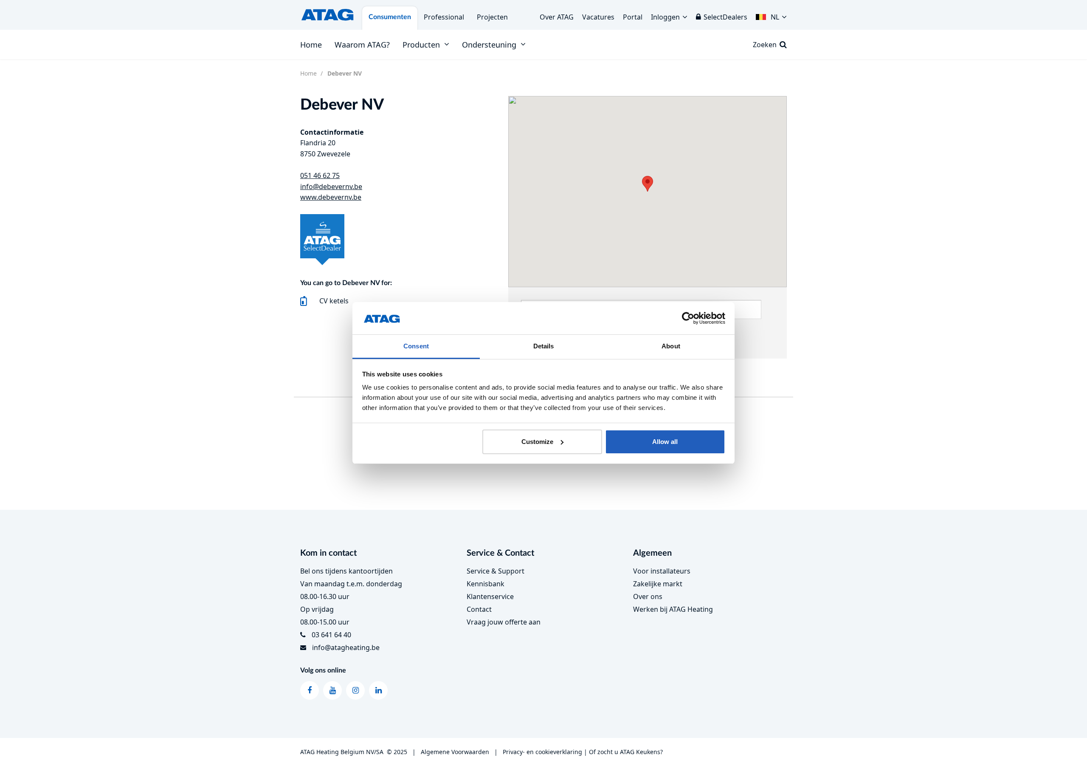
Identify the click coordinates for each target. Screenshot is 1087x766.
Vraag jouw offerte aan (504, 622)
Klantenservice (490, 596)
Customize (537, 441)
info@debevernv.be (331, 186)
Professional (444, 17)
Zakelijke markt (657, 583)
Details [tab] (543, 346)
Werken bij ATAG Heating (673, 609)
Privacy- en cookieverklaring (542, 752)
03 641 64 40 (331, 634)
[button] (771, 15)
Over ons (647, 596)
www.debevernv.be (330, 197)
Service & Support (495, 571)
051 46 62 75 (320, 175)
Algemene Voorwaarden (455, 752)
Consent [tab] (416, 346)
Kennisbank (485, 583)
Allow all (665, 441)
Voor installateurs (661, 571)
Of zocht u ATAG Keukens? (626, 752)
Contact (479, 609)
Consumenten (390, 17)
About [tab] (671, 346)
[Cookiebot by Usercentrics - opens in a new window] (688, 318)
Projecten (492, 17)
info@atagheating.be (346, 647)
